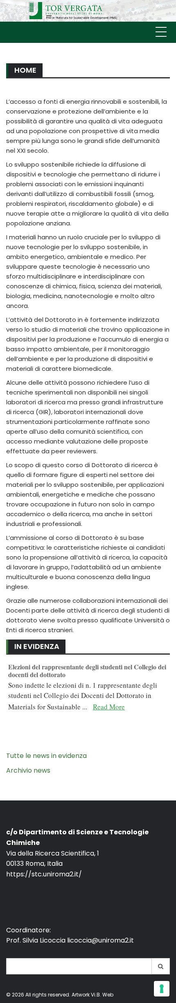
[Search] (161, 966)
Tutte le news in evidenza (46, 755)
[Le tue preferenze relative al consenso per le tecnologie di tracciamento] (161, 988)
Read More (109, 706)
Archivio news (28, 770)
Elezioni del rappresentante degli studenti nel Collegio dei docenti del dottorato (87, 670)
